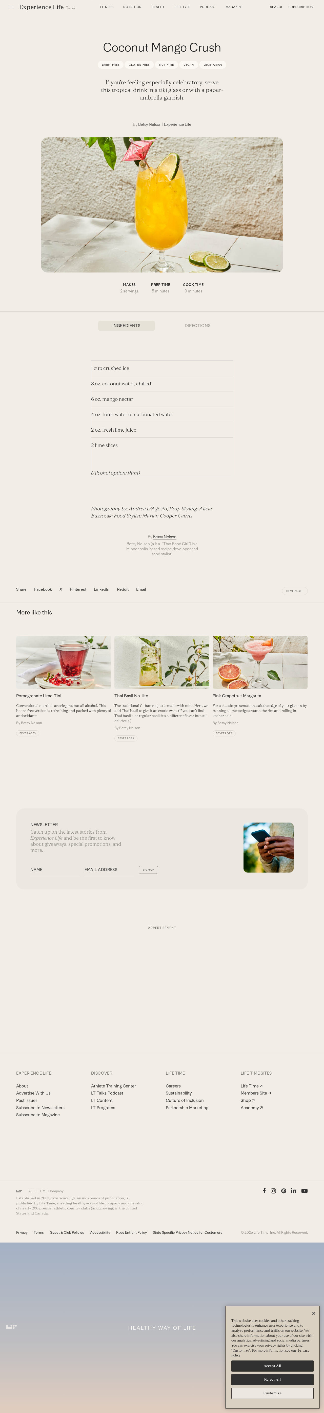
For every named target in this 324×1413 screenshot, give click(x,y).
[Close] (313, 1313)
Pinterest (78, 589)
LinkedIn (101, 589)
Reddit (123, 589)
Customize (273, 1393)
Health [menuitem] (157, 7)
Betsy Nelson (149, 124)
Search (277, 7)
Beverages (294, 590)
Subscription (301, 7)
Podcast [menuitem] (208, 7)
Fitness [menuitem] (107, 7)
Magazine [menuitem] (234, 7)
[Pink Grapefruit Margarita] (260, 680)
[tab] (126, 326)
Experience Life (177, 124)
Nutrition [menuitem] (132, 7)
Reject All (272, 1379)
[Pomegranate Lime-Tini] (63, 680)
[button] (11, 7)
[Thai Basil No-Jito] (161, 683)
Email (141, 589)
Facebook (43, 589)
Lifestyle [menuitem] (182, 7)
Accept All (272, 1366)
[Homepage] (47, 7)
